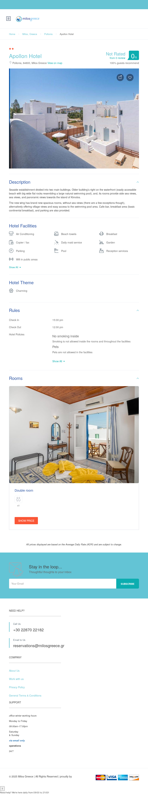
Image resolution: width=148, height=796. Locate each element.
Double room (24, 490)
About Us (14, 670)
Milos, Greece (29, 34)
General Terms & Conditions (25, 695)
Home (12, 34)
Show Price (26, 520)
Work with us (16, 679)
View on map (54, 63)
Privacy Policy (17, 687)
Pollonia (48, 34)
